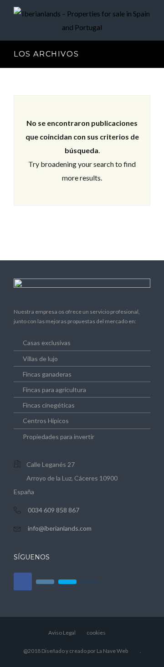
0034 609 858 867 (53, 510)
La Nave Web (112, 650)
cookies (96, 632)
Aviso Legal (62, 632)
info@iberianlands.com (60, 528)
